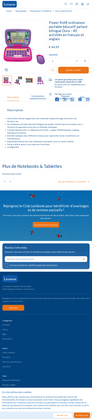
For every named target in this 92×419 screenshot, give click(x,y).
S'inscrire (13, 308)
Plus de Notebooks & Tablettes (72, 181)
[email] (87, 99)
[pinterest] (80, 99)
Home (9, 11)
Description (13, 97)
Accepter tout (82, 415)
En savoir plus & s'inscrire (46, 225)
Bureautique (21, 11)
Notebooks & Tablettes (40, 11)
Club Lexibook (8, 352)
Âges (4, 334)
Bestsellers (7, 339)
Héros (5, 329)
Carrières (6, 366)
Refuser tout (62, 415)
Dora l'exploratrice (63, 11)
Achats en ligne (9, 385)
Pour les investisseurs (12, 362)
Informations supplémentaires (37, 97)
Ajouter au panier (73, 70)
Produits (6, 325)
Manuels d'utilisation (65, 97)
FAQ (82, 97)
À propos (6, 357)
